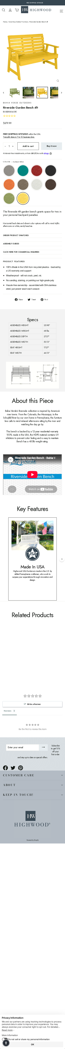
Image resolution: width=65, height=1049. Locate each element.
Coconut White (37, 184)
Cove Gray (9, 171)
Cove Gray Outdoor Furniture (18, 22)
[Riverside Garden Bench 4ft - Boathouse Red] (11, 660)
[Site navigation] (61, 10)
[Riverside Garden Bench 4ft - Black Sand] (15, 660)
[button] (6, 1043)
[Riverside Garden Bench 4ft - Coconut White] (25, 660)
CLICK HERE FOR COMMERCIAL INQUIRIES (21, 252)
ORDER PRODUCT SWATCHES (15, 235)
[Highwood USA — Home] (36, 9)
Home (5, 22)
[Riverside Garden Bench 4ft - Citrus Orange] (18, 660)
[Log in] (10, 10)
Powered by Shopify (33, 840)
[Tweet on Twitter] (13, 767)
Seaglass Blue (23, 171)
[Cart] (16, 10)
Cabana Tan (23, 184)
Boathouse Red (37, 171)
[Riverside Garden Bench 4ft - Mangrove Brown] (28, 660)
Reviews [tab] (7, 710)
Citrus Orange (9, 184)
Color (13, 162)
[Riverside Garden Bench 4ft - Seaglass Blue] (8, 660)
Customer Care (18, 775)
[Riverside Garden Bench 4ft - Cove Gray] (5, 660)
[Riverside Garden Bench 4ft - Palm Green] (31, 660)
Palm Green (9, 198)
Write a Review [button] (34, 704)
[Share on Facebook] (5, 767)
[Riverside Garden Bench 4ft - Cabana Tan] (21, 660)
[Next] (61, 559)
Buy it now (52, 146)
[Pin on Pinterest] (20, 767)
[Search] (3, 10)
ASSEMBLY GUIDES (11, 244)
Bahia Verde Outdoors (17, 103)
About (9, 785)
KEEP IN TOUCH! (18, 795)
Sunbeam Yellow (23, 198)
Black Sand (51, 171)
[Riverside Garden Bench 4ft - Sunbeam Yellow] (35, 660)
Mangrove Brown (51, 184)
